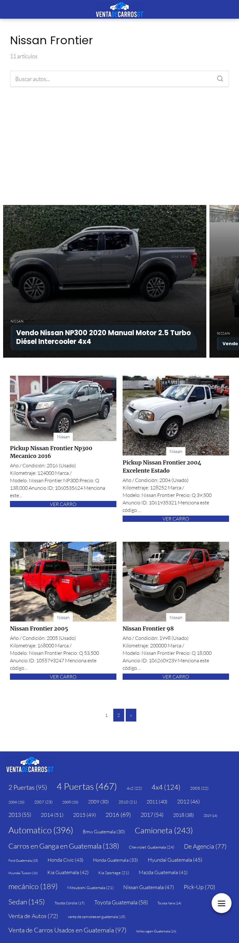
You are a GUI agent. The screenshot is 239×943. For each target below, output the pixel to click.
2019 (210, 815)
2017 (152, 814)
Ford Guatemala (23, 860)
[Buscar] (218, 77)
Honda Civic (65, 860)
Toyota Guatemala (121, 902)
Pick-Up (199, 887)
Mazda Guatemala (163, 872)
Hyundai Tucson (23, 873)
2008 (70, 802)
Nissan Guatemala (148, 887)
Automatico (40, 830)
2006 (16, 802)
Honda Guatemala (115, 860)
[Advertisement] (119, 145)
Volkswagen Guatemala (156, 931)
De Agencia (205, 846)
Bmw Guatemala (104, 832)
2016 (118, 814)
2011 (157, 801)
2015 (84, 815)
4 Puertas (87, 786)
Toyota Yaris (169, 903)
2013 (19, 814)
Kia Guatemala (68, 872)
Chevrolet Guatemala (151, 847)
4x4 (166, 787)
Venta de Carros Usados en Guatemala (67, 930)
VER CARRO (63, 504)
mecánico (33, 886)
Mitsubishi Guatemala (90, 887)
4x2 (134, 788)
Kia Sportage (113, 872)
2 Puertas (27, 787)
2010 (128, 801)
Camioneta (164, 830)
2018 (183, 815)
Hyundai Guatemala (175, 859)
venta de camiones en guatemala (96, 916)
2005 (199, 788)
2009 (98, 802)
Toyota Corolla (69, 903)
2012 (188, 801)
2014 (52, 815)
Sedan (26, 901)
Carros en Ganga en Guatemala (63, 845)
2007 (43, 801)
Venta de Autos (33, 916)
